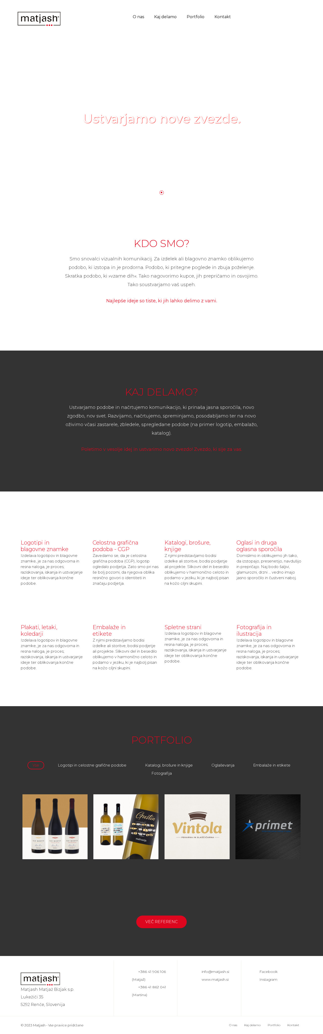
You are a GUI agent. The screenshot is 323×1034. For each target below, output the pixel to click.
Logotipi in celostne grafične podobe (92, 765)
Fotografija (161, 773)
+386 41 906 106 (152, 971)
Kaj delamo (165, 16)
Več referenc (161, 921)
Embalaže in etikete (271, 765)
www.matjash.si (215, 979)
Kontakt (222, 16)
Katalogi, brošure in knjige (169, 765)
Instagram (268, 979)
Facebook (268, 971)
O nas (138, 16)
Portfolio (195, 16)
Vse (36, 765)
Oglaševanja (222, 765)
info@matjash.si (215, 971)
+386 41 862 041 (152, 987)
